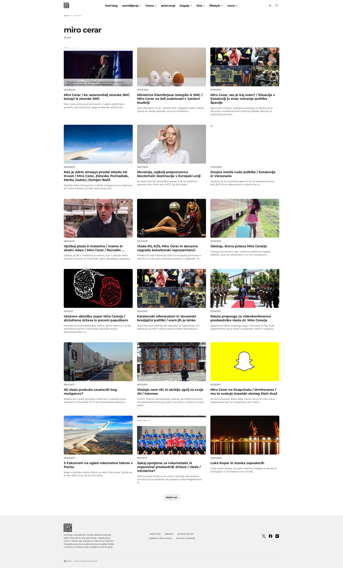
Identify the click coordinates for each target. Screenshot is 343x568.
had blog (68, 535)
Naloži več (171, 497)
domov (67, 15)
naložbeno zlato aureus (160, 538)
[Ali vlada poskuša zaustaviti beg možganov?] (98, 361)
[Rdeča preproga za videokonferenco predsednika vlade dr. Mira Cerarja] (244, 288)
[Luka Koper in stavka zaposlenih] (244, 435)
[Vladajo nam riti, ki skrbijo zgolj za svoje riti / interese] (171, 361)
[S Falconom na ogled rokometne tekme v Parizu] (98, 435)
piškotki (169, 534)
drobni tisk (155, 534)
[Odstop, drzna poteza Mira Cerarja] (244, 218)
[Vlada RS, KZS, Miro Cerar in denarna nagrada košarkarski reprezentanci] (171, 218)
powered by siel (185, 534)
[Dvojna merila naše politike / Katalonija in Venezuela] (244, 144)
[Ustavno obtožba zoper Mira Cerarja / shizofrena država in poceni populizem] (98, 288)
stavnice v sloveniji (185, 538)
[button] (270, 5)
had (86, 547)
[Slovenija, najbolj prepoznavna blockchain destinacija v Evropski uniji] (171, 144)
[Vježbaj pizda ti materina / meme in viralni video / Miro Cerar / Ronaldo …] (98, 218)
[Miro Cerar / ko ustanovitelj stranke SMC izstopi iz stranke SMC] (98, 66)
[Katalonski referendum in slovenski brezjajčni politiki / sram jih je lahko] (171, 288)
